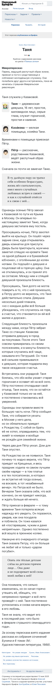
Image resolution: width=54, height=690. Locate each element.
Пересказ (15, 25)
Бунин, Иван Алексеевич (27, 45)
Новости (9, 19)
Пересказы (10, 14)
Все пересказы (9, 664)
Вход (31, 8)
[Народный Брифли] (9, 3)
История (41, 25)
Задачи (23, 14)
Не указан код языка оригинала (16, 656)
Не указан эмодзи (19, 653)
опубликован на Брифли (27, 35)
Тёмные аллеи (31, 61)
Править (28, 25)
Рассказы (35, 656)
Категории (6, 653)
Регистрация (18, 8)
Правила (36, 14)
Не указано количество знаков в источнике (20, 660)
